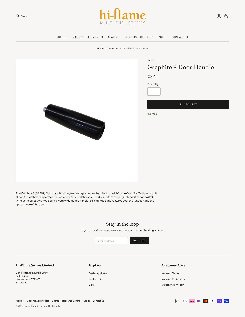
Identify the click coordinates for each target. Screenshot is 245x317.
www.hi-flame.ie (31, 306)
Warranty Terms (170, 273)
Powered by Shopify (50, 306)
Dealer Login (95, 279)
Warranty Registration (173, 279)
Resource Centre (138, 37)
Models (62, 37)
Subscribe (139, 240)
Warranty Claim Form (173, 284)
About (163, 37)
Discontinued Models (88, 37)
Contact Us (180, 37)
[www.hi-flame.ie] (122, 16)
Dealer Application (98, 273)
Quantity (153, 84)
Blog (91, 284)
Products (113, 48)
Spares (113, 37)
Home (100, 48)
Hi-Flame (153, 60)
